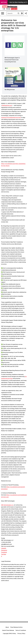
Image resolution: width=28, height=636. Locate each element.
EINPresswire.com (7, 105)
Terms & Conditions (20, 630)
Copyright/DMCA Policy (9, 633)
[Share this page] (26, 13)
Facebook (4, 552)
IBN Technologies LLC (7, 505)
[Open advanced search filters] (22, 13)
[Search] (18, 13)
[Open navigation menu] (2, 13)
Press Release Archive (16, 627)
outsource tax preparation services (11, 117)
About (7, 627)
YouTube (3, 554)
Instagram (4, 550)
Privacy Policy (21, 633)
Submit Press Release (8, 630)
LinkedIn (3, 548)
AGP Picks (4, 2)
